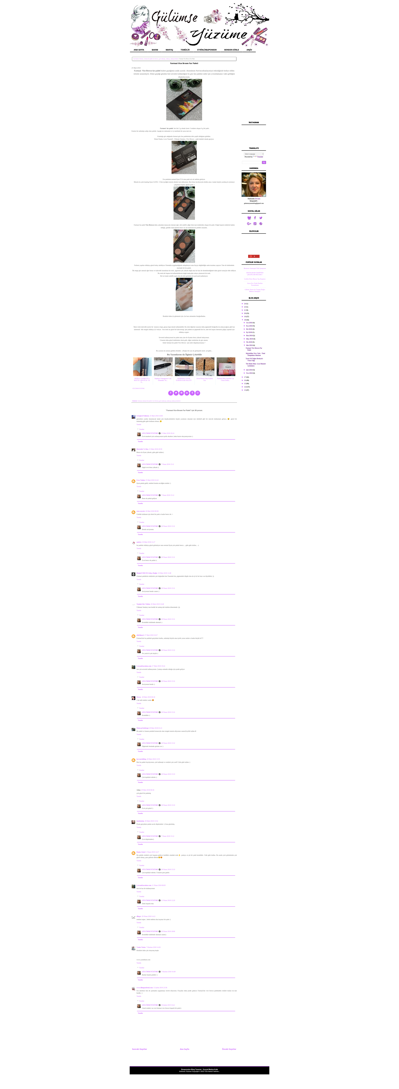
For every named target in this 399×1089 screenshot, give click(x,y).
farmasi (141, 59)
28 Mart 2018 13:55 (153, 759)
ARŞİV (249, 49)
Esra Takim (141, 480)
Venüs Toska (141, 947)
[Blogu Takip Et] (249, 217)
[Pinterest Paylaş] (181, 393)
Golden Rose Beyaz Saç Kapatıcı (255, 279)
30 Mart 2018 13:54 (151, 821)
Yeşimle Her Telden (143, 604)
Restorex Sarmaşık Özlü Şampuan (255, 268)
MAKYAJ (169, 49)
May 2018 (249, 339)
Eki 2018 (249, 329)
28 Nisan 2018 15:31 (168, 526)
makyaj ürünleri (174, 59)
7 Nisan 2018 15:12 (167, 495)
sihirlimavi (140, 635)
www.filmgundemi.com (145, 987)
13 (245, 390)
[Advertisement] (254, 87)
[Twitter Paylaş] (176, 393)
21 (245, 310)
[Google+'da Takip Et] (249, 223)
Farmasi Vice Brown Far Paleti (184, 63)
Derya (139, 697)
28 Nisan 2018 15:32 (168, 650)
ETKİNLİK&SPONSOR (207, 49)
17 (245, 377)
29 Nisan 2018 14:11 (148, 916)
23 (245, 307)
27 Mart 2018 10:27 (151, 635)
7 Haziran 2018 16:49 (168, 972)
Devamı (257, 198)
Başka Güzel (141, 852)
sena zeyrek (141, 511)
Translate (260, 157)
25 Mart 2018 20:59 (155, 449)
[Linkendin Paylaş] (186, 393)
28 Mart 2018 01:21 (155, 728)
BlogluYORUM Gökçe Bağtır (147, 573)
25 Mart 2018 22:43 (152, 480)
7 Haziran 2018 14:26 (153, 947)
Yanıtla (139, 424)
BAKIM (155, 49)
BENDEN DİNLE (231, 49)
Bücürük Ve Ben (142, 449)
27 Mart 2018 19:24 (158, 666)
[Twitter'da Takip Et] (260, 217)
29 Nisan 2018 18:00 (168, 931)
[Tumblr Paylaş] (192, 393)
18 (245, 320)
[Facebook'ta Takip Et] (254, 217)
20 (245, 313)
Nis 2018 (249, 342)
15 (245, 383)
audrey (139, 542)
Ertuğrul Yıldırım (143, 416)
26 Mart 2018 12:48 (164, 573)
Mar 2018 (249, 345)
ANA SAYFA (139, 49)
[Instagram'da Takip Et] (254, 223)
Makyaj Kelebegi (142, 728)
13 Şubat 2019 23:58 (160, 987)
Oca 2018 (249, 373)
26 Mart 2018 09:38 (151, 511)
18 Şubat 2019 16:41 (168, 1005)
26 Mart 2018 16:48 (157, 604)
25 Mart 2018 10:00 (156, 416)
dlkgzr (139, 916)
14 (245, 387)
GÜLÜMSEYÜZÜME (150, 433)
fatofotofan (140, 821)
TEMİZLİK (185, 49)
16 (245, 380)
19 (245, 316)
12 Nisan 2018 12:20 (168, 900)
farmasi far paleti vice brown (151, 59)
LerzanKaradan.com (144, 666)
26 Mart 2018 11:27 (148, 542)
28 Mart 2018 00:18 (148, 697)
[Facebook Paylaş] (170, 393)
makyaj (168, 59)
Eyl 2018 (249, 332)
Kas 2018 (249, 326)
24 (245, 303)
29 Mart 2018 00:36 (147, 790)
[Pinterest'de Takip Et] (260, 223)
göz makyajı (162, 59)
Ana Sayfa (135, 59)
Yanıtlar (141, 429)
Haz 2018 (249, 335)
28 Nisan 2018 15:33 (168, 774)
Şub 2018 (249, 370)
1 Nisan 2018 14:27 (152, 852)
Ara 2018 (249, 322)
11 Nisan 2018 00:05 (159, 885)
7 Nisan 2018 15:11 (167, 464)
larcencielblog (141, 759)
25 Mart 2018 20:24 (167, 433)
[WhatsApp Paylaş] (197, 393)
